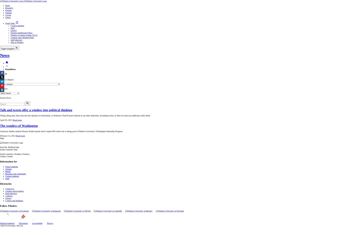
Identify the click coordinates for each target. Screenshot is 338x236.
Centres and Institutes (14, 201)
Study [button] (7, 6)
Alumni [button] (8, 13)
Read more (17, 120)
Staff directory (16, 40)
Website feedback (7, 223)
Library (14, 30)
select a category (7, 79)
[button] (12, 23)
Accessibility (37, 223)
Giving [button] (8, 15)
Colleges (9, 196)
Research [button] (9, 8)
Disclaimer (23, 223)
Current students (17, 26)
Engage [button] (8, 10)
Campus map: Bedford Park (22, 38)
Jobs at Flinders (17, 42)
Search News (5, 98)
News (5, 55)
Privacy (50, 223)
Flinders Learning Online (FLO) (24, 35)
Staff (13, 28)
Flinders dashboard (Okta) (21, 33)
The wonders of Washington (19, 125)
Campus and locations (14, 191)
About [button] (8, 17)
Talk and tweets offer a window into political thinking (36, 110)
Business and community (15, 174)
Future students (11, 167)
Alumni (8, 169)
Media (8, 171)
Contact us (9, 189)
